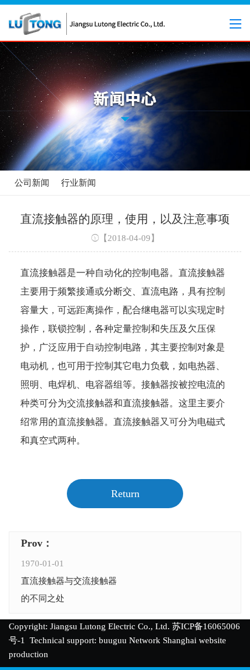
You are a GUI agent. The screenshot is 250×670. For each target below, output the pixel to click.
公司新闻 (32, 182)
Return (125, 493)
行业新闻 (78, 182)
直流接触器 (43, 273)
